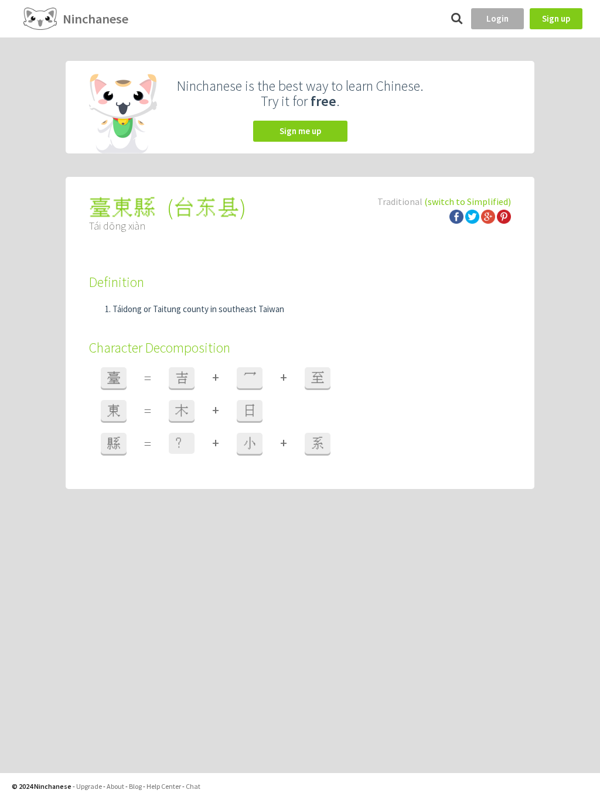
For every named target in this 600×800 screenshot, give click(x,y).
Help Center (163, 786)
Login (497, 18)
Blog (135, 786)
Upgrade (89, 786)
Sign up (556, 18)
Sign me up (300, 130)
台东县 (206, 207)
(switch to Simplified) (467, 201)
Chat (193, 786)
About (115, 786)
